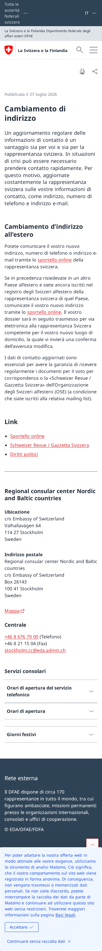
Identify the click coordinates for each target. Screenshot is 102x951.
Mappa (12, 611)
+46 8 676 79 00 (21, 637)
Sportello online (27, 436)
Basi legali (65, 914)
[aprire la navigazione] (93, 50)
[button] (92, 844)
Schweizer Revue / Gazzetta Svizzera (49, 445)
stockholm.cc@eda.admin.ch (35, 650)
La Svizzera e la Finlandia (42, 50)
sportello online (55, 260)
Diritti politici (24, 454)
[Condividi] (94, 71)
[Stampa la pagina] (82, 71)
